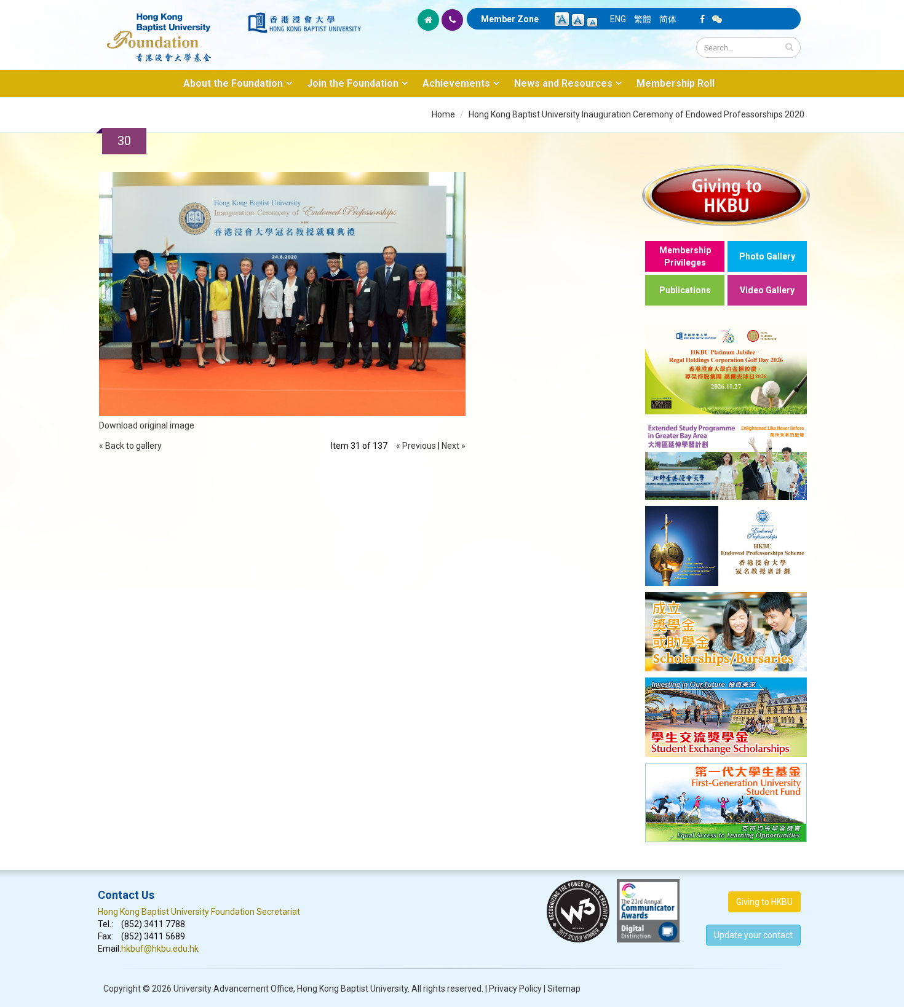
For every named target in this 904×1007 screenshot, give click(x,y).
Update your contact (753, 935)
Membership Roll (675, 83)
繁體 (642, 19)
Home (443, 114)
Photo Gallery (767, 256)
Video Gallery (767, 290)
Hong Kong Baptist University (352, 988)
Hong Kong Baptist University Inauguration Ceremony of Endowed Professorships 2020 (636, 114)
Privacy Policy (515, 988)
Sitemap (564, 988)
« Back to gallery (130, 446)
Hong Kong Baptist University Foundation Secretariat (199, 912)
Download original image (146, 425)
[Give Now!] (726, 195)
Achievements (456, 83)
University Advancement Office (233, 988)
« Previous (416, 446)
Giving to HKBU (764, 902)
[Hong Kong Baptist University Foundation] (171, 30)
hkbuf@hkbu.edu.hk (160, 949)
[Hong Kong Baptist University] (304, 22)
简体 (667, 19)
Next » (454, 446)
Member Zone (510, 19)
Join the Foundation (352, 83)
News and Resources (563, 83)
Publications (685, 290)
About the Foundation (233, 83)
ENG (618, 19)
